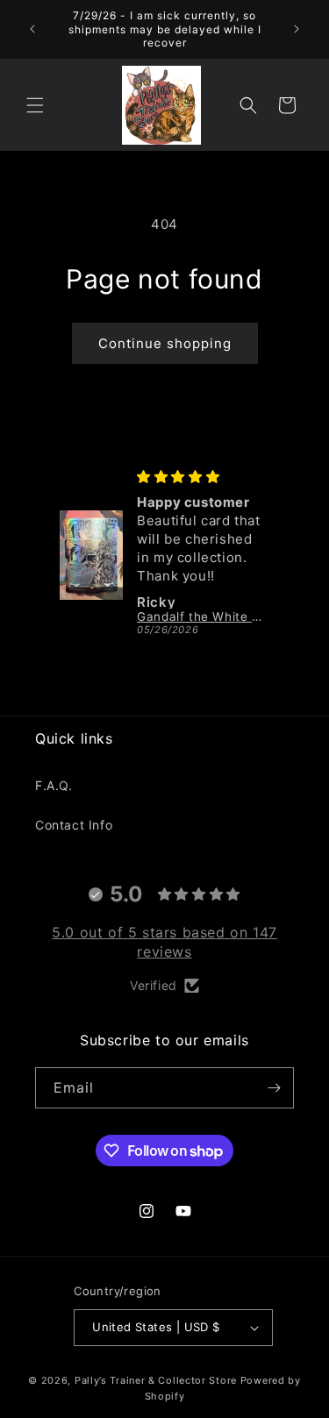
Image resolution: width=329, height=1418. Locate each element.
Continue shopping (165, 343)
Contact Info (73, 824)
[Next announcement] (296, 29)
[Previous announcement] (32, 29)
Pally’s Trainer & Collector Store (156, 1380)
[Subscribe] (273, 1087)
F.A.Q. (54, 785)
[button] (35, 105)
